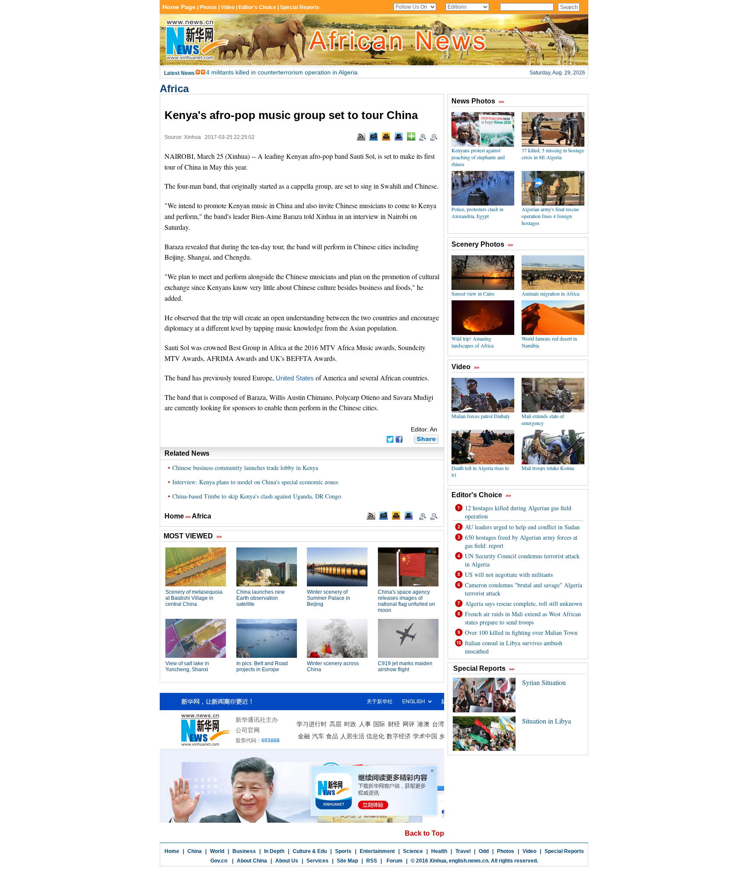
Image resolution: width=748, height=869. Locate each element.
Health (439, 851)
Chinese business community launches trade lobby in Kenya (245, 467)
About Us (286, 861)
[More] (411, 136)
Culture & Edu (310, 851)
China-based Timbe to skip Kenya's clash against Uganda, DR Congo (256, 496)
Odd (484, 851)
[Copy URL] (398, 136)
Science (413, 851)
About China (252, 861)
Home (174, 516)
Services (317, 861)
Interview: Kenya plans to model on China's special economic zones (255, 482)
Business (244, 851)
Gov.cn (218, 861)
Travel (463, 851)
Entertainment (377, 851)
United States (295, 378)
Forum (394, 861)
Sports (343, 851)
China (194, 851)
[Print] (386, 136)
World (217, 851)
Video (529, 851)
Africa (174, 88)
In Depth (274, 851)
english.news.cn (468, 861)
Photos (505, 851)
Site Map (347, 861)
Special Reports (564, 851)
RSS (371, 861)
